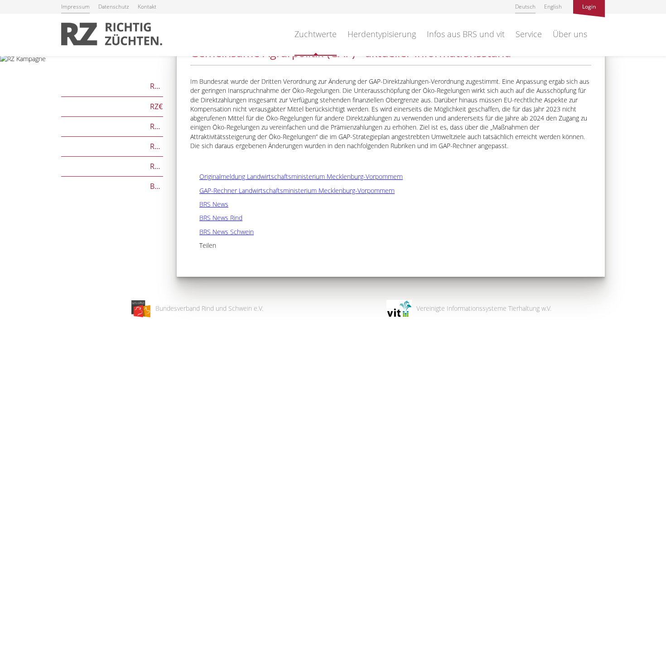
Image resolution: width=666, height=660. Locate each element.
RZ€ (112, 106)
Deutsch (525, 6)
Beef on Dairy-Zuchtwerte (112, 185)
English (553, 6)
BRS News (209, 204)
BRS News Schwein (222, 231)
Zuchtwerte (315, 34)
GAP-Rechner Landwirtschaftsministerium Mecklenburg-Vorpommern (292, 190)
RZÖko (112, 126)
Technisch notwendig (14, 508)
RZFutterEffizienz (112, 146)
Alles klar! (13, 623)
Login (589, 6)
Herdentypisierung (381, 34)
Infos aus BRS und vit (466, 34)
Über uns (570, 34)
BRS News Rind (216, 217)
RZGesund (112, 165)
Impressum (75, 6)
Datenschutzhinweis (28, 655)
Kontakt (147, 6)
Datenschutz (113, 6)
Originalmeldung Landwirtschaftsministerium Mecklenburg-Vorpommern (296, 176)
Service (529, 34)
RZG (112, 85)
